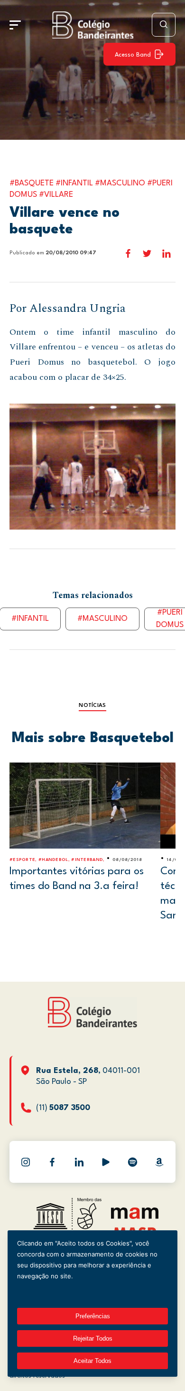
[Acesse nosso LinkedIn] (79, 1161)
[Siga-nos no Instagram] (25, 1161)
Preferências (92, 1316)
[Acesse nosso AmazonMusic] (159, 1161)
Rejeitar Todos (92, 1338)
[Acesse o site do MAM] (134, 1217)
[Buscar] (163, 24)
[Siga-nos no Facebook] (52, 1161)
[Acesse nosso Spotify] (132, 1161)
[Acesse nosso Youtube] (105, 1161)
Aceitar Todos (92, 1360)
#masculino (102, 619)
